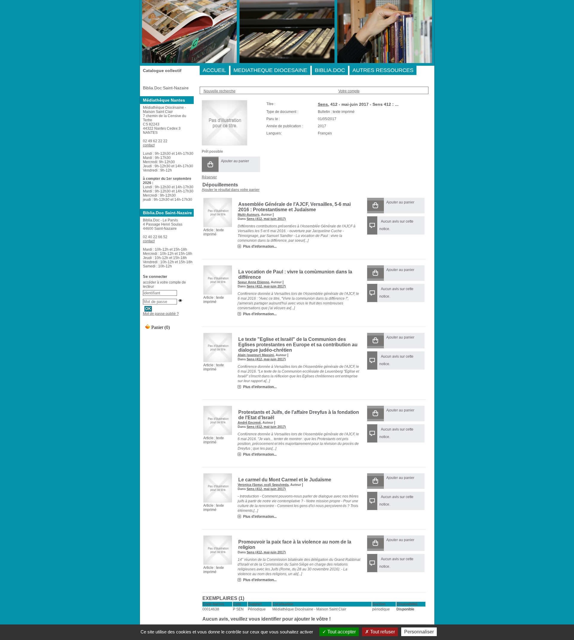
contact (149, 145)
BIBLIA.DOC (330, 70)
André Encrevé (249, 422)
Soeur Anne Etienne (253, 282)
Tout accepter (341, 631)
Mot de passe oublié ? (161, 314)
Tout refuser (382, 631)
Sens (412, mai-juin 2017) (266, 219)
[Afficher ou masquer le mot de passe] (180, 300)
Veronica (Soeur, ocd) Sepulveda (263, 484)
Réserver (209, 177)
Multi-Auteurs (248, 214)
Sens (323, 104)
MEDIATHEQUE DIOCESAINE (270, 70)
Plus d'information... (260, 246)
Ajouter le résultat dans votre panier (230, 190)
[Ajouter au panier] (210, 164)
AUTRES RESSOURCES (382, 70)
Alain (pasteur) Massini (256, 355)
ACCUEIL (214, 70)
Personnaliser (419, 631)
